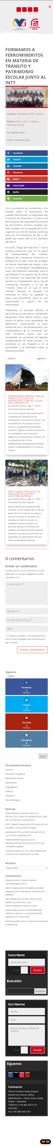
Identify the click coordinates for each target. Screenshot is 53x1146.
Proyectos (10, 795)
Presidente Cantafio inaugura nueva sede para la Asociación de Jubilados (24, 891)
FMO (18, 121)
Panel (26, 1133)
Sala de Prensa (18, 405)
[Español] (43, 1141)
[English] (47, 1141)
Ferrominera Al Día (25, 114)
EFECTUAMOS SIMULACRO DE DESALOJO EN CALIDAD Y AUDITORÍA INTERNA (24, 494)
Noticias (40, 114)
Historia (8, 769)
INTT (25, 121)
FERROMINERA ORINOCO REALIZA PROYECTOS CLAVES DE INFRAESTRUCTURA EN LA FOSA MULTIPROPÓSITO (26, 400)
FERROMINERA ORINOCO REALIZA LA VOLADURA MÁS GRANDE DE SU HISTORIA (23, 913)
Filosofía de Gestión (14, 778)
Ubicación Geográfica (15, 774)
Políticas (9, 791)
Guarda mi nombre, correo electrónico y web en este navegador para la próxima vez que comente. (25, 639)
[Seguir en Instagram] (30, 9)
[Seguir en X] (24, 9)
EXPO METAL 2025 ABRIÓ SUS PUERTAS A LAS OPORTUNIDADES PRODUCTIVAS (23, 902)
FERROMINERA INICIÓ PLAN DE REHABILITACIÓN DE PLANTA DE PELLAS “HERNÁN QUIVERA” (24, 843)
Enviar (37, 970)
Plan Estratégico (12, 800)
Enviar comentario (32, 650)
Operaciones (11, 782)
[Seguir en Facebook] (19, 9)
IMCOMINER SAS (13, 899)
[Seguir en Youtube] (35, 9)
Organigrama (11, 787)
